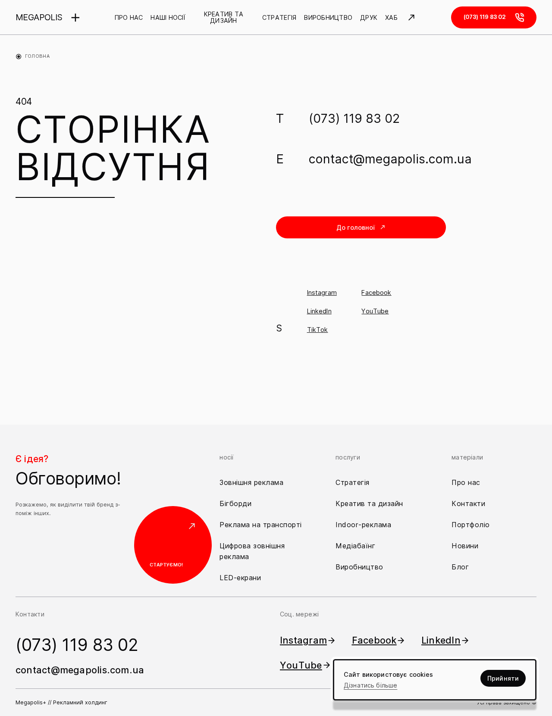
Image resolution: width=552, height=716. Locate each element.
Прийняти (503, 678)
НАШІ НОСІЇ (168, 17)
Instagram (322, 292)
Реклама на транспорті (261, 524)
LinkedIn (319, 311)
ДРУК (368, 17)
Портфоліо (471, 524)
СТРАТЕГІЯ (279, 17)
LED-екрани (240, 577)
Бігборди (235, 503)
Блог (460, 567)
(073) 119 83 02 (354, 118)
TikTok (317, 329)
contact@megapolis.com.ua (390, 158)
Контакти (468, 503)
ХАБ (391, 17)
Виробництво (359, 567)
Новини (465, 545)
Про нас (466, 482)
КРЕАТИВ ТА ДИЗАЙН (224, 17)
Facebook (376, 292)
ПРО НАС (129, 17)
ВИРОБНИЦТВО (328, 17)
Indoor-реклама (363, 524)
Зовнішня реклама (251, 482)
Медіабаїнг (355, 545)
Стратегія (353, 482)
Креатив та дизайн (369, 503)
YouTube (375, 311)
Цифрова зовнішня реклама (252, 551)
